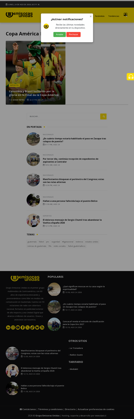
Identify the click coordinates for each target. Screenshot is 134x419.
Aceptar (59, 34)
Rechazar (73, 34)
